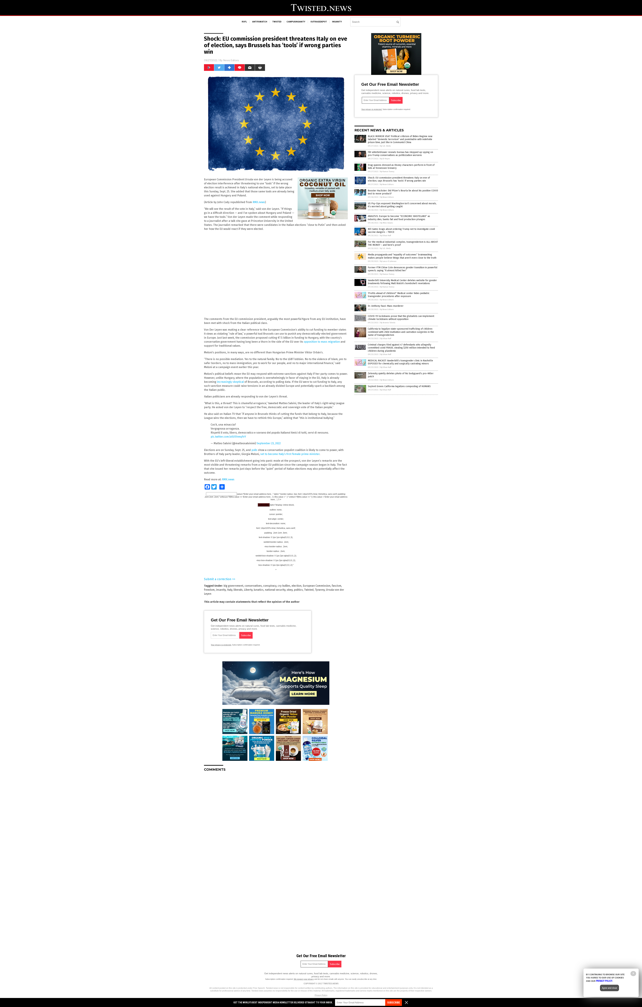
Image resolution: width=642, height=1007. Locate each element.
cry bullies (284, 585)
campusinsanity (296, 22)
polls (254, 450)
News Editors (231, 60)
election (296, 585)
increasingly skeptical (230, 381)
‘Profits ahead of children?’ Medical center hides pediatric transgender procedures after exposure (399, 295)
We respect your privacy (304, 979)
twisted (276, 22)
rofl (244, 22)
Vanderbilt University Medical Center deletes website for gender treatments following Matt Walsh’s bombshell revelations (402, 282)
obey (290, 589)
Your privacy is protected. (221, 645)
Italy (229, 589)
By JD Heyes (385, 159)
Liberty (248, 589)
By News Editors (387, 184)
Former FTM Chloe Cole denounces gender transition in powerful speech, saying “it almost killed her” (402, 269)
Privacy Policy (321, 995)
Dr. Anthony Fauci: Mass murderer (385, 306)
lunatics (258, 589)
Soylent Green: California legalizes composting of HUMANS (399, 386)
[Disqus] (276, 816)
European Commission (316, 585)
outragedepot (318, 22)
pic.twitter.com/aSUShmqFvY (228, 436)
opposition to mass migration (322, 341)
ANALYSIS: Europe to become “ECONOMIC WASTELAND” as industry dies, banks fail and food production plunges (399, 218)
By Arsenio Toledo (387, 323)
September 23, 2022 (269, 443)
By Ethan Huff (385, 235)
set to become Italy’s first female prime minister (289, 454)
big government (233, 585)
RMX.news (259, 202)
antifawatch (259, 22)
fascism (336, 585)
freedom (209, 589)
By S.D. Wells (385, 146)
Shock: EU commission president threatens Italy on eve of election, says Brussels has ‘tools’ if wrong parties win (399, 179)
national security (275, 589)
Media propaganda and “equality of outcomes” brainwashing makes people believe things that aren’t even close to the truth (402, 256)
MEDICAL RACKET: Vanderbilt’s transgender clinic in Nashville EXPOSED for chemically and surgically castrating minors (400, 362)
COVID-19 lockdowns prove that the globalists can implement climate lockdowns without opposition (401, 318)
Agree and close (609, 988)
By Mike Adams (386, 223)
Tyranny (320, 589)
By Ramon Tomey (387, 171)
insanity (337, 22)
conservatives (253, 585)
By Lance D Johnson (388, 261)
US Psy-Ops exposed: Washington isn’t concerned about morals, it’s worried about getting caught (402, 205)
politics (298, 589)
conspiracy (269, 585)
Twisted (309, 589)
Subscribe (393, 1002)
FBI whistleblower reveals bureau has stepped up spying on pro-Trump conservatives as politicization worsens (400, 154)
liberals (238, 589)
